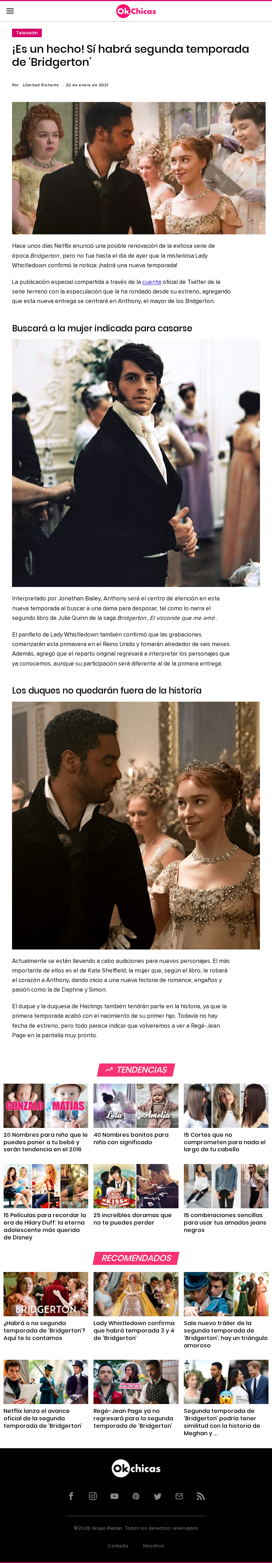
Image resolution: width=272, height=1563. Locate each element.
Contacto (118, 1546)
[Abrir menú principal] (10, 11)
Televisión (27, 33)
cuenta (151, 282)
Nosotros (153, 1546)
